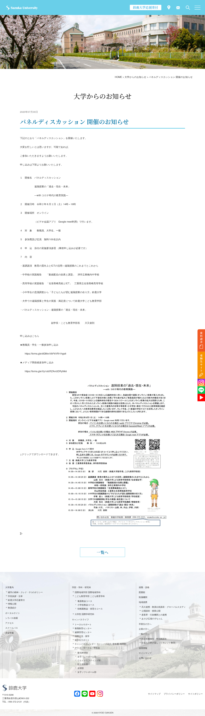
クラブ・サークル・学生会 (87, 647)
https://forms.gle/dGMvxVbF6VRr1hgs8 (45, 353)
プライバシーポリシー (174, 693)
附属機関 (143, 597)
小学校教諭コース (85, 604)
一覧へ (102, 552)
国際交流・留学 (82, 636)
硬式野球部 (82, 652)
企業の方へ (144, 628)
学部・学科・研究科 (81, 587)
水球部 (80, 668)
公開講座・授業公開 (151, 610)
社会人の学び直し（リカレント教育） (159, 642)
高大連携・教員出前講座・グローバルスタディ (164, 606)
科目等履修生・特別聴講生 (154, 638)
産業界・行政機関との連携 (154, 614)
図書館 (142, 592)
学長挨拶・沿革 (15, 596)
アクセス (9, 622)
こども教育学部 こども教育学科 (90, 596)
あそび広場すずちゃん (152, 618)
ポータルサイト (12, 612)
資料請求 (201, 337)
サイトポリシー (195, 693)
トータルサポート (83, 624)
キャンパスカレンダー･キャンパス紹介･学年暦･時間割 (100, 643)
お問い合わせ (145, 657)
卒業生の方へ (145, 623)
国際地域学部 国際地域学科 (88, 592)
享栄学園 (9, 632)
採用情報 (143, 648)
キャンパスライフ (80, 619)
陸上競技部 (82, 664)
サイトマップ (145, 652)
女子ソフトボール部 (86, 671)
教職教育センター (83, 628)
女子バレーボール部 (86, 656)
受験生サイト (201, 363)
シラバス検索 (11, 617)
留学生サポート (82, 639)
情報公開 (12, 603)
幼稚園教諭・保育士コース (90, 608)
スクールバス (11, 627)
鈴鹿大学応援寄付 (145, 7)
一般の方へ (144, 633)
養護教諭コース (84, 600)
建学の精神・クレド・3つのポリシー (25, 592)
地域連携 (143, 602)
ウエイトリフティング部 (89, 660)
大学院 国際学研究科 (84, 614)
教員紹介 (12, 607)
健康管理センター (83, 632)
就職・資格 (144, 587)
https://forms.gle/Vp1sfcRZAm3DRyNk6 (46, 371)
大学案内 (9, 587)
